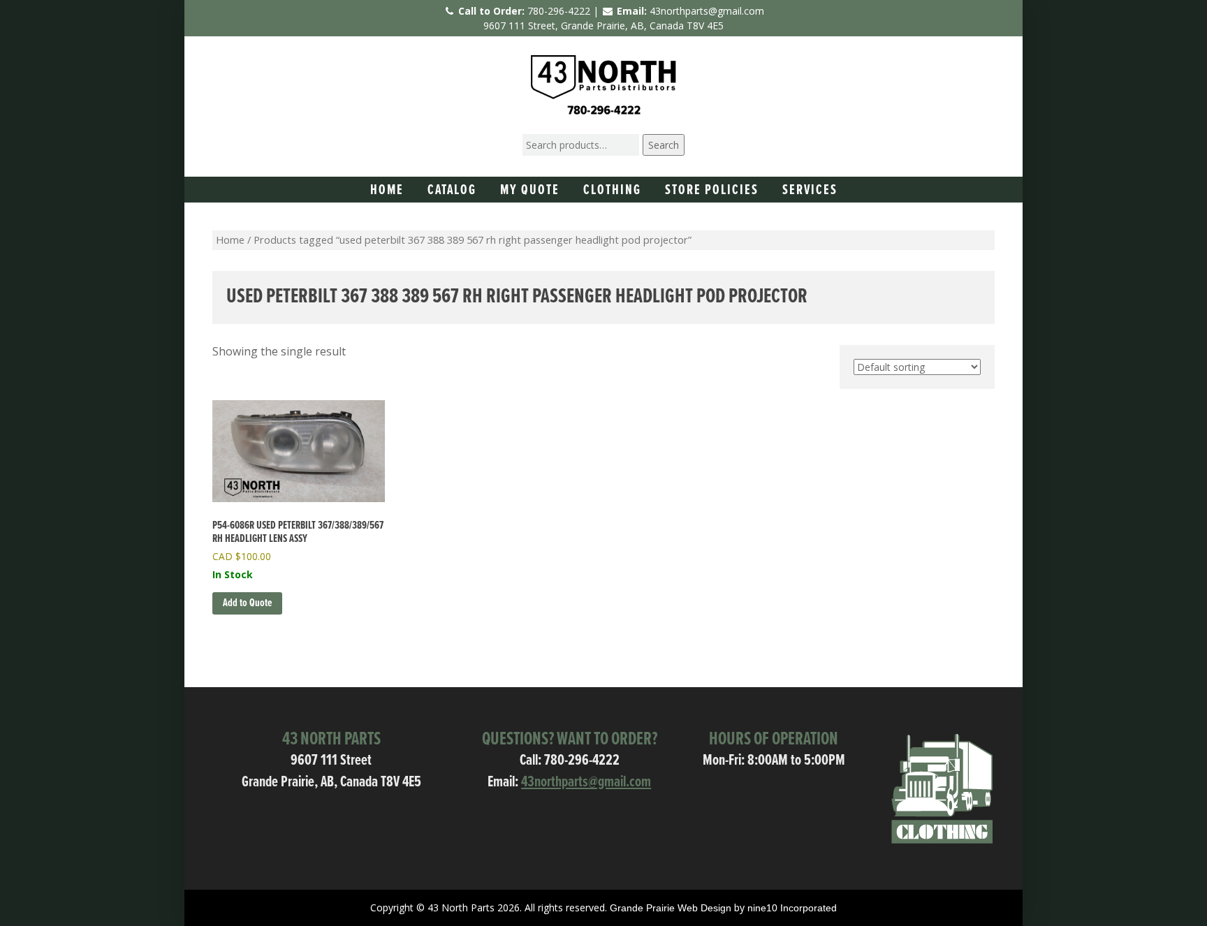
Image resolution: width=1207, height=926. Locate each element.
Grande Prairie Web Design (670, 907)
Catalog (451, 191)
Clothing (612, 191)
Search (663, 145)
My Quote (529, 191)
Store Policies (712, 191)
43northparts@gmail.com (707, 10)
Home (387, 191)
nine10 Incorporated (792, 907)
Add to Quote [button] (247, 603)
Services (809, 191)
